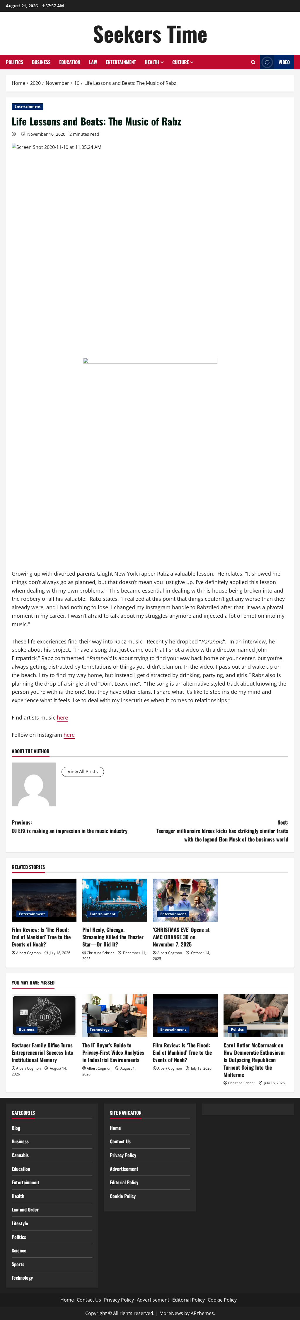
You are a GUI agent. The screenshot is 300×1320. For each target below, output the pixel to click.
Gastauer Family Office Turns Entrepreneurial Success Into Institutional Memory (42, 1052)
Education (69, 62)
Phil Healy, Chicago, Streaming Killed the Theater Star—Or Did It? (113, 937)
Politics (14, 62)
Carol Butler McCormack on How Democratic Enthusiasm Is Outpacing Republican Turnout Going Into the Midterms (254, 1059)
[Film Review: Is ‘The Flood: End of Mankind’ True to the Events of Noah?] (44, 900)
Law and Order (25, 1209)
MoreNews (171, 1313)
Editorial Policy (124, 1182)
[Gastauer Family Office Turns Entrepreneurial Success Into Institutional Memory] (44, 1015)
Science (19, 1250)
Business (41, 62)
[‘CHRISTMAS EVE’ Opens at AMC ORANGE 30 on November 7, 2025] (185, 900)
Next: (222, 830)
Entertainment (121, 62)
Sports (18, 1264)
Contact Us (120, 1141)
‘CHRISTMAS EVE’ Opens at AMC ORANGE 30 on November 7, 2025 (181, 937)
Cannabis (20, 1155)
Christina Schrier (100, 952)
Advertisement (124, 1168)
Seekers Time (150, 33)
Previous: (69, 826)
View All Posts (83, 771)
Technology (100, 1029)
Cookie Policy (123, 1195)
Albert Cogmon (28, 952)
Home (115, 1127)
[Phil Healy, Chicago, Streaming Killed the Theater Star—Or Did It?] (114, 900)
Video (284, 62)
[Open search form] (253, 62)
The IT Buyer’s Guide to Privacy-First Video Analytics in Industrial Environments (113, 1052)
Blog (16, 1127)
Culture (180, 62)
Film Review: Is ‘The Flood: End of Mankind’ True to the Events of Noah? (41, 937)
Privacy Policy (123, 1155)
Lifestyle (20, 1223)
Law (93, 62)
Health (152, 62)
